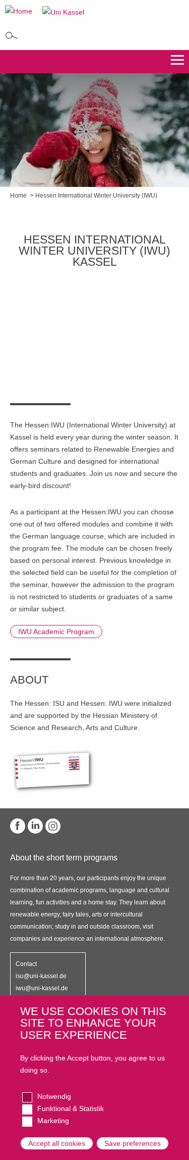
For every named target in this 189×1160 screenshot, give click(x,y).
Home (18, 195)
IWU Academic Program (56, 631)
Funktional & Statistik (70, 1108)
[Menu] (177, 61)
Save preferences (132, 1143)
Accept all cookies (56, 1143)
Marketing (53, 1121)
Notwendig (54, 1096)
